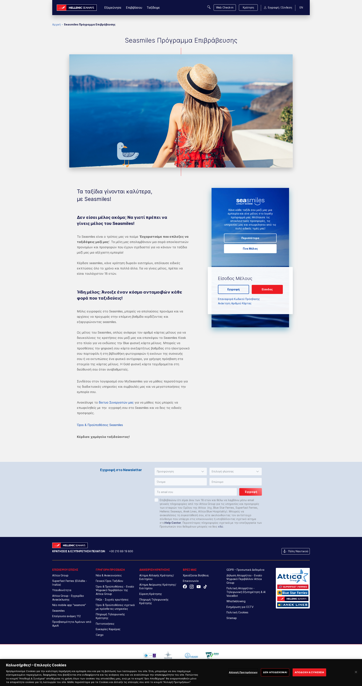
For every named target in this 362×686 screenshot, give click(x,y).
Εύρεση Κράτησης (150, 593)
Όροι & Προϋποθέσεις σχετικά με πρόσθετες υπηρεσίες (115, 606)
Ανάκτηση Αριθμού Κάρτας (235, 303)
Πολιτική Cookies (237, 612)
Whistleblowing (235, 601)
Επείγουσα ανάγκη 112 (66, 616)
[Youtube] (198, 587)
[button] (181, 471)
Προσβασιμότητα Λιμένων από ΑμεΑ (71, 623)
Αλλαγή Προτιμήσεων (243, 672)
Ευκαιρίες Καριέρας (108, 629)
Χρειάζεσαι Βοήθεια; (196, 575)
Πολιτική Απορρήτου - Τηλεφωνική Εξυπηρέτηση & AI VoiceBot (245, 592)
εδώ (220, 526)
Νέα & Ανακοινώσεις (109, 575)
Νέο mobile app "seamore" (69, 605)
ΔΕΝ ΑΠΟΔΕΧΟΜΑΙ (275, 672)
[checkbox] (156, 500)
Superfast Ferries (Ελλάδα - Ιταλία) (69, 582)
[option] (149, 655)
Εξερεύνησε (112, 7)
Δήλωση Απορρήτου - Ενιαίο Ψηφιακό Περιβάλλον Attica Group (244, 579)
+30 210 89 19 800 (121, 551)
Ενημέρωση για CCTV (239, 606)
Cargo (100, 634)
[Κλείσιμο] (356, 672)
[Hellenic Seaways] (77, 8)
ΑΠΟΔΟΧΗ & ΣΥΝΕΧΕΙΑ (309, 672)
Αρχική (56, 24)
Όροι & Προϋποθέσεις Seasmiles (100, 425)
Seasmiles (58, 610)
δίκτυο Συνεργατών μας (116, 402)
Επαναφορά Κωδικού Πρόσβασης (239, 299)
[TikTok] (205, 587)
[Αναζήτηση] (209, 7)
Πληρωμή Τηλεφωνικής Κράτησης (110, 616)
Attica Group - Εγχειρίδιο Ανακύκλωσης (68, 597)
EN (301, 7)
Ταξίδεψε (153, 7)
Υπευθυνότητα (61, 590)
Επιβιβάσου (134, 7)
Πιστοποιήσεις (105, 623)
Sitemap (231, 618)
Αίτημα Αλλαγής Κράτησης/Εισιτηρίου (156, 577)
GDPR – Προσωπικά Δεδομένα (245, 569)
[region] (181, 672)
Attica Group (60, 575)
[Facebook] (185, 587)
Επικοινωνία (191, 580)
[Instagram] (192, 587)
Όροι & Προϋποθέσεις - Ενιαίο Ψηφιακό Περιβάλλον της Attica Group (115, 590)
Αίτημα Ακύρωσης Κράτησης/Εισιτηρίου (157, 586)
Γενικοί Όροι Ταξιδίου (109, 580)
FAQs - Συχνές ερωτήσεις (112, 599)
